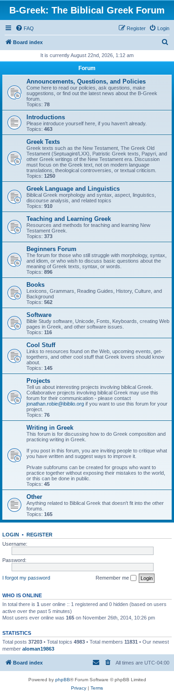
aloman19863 (38, 649)
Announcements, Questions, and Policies (86, 81)
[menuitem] (24, 28)
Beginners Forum (51, 248)
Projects (38, 380)
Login (10, 534)
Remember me (113, 578)
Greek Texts (43, 141)
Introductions (45, 117)
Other (34, 496)
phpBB (62, 679)
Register (39, 534)
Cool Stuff (40, 345)
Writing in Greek (49, 427)
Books (35, 284)
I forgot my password (26, 578)
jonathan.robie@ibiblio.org (55, 404)
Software (39, 314)
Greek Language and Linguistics (73, 188)
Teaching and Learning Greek (68, 218)
